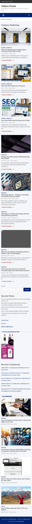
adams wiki (4, 367)
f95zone (3, 323)
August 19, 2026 (5, 453)
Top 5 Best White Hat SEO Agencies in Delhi (15, 120)
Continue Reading (6, 60)
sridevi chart (4, 320)
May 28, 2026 (4, 122)
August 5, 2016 (4, 272)
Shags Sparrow (5, 389)
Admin (12, 255)
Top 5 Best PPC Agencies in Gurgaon (13, 86)
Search (3, 286)
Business (3, 47)
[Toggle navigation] (3, 15)
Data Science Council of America (10, 373)
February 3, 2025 (5, 160)
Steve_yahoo (12, 53)
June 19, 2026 (4, 53)
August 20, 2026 (5, 424)
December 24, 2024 (6, 198)
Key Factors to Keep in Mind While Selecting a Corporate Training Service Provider (16, 450)
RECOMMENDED (7, 396)
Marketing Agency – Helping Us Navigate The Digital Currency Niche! (15, 195)
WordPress (21, 521)
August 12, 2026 (5, 482)
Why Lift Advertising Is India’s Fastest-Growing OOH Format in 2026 (14, 50)
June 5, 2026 (4, 88)
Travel (3, 506)
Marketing (9, 47)
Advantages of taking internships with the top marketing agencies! (15, 214)
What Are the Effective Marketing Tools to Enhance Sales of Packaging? (15, 252)
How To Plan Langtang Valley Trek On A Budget (15, 311)
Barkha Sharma (5, 383)
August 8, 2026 (4, 512)
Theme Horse (26, 519)
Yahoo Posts (8, 6)
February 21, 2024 (5, 217)
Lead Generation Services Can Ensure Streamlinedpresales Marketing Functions (15, 269)
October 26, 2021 (5, 255)
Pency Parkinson (6, 378)
